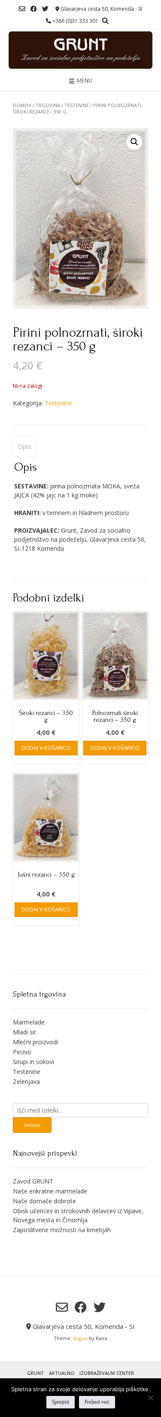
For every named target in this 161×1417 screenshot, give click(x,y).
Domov (22, 105)
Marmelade (29, 1022)
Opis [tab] (24, 446)
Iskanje (32, 1125)
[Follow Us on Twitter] (45, 9)
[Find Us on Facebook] (33, 9)
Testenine (76, 105)
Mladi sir (24, 1032)
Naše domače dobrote (44, 1201)
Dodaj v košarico (46, 747)
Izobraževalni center (106, 1373)
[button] (134, 142)
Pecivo (22, 1052)
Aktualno (61, 1373)
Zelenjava (26, 1081)
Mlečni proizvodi (35, 1042)
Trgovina (48, 105)
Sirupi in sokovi (33, 1062)
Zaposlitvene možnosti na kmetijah (62, 1230)
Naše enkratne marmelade (50, 1191)
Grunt (35, 1373)
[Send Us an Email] (22, 9)
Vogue (80, 1338)
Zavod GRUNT (33, 1181)
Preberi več (97, 1402)
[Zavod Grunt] (80, 50)
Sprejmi (60, 1402)
